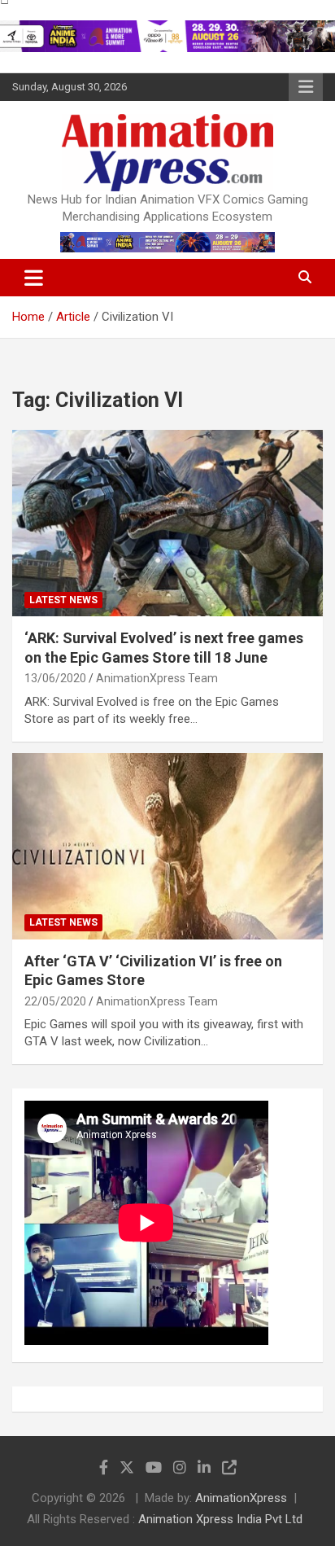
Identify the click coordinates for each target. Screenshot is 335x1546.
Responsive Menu (306, 87)
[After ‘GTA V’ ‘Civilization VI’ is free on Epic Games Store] (167, 846)
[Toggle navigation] (33, 277)
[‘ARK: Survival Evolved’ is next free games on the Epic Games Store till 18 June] (167, 523)
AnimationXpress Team (157, 678)
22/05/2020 (55, 1001)
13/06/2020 (55, 678)
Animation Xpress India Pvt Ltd (220, 1519)
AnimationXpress (241, 1498)
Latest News (63, 600)
